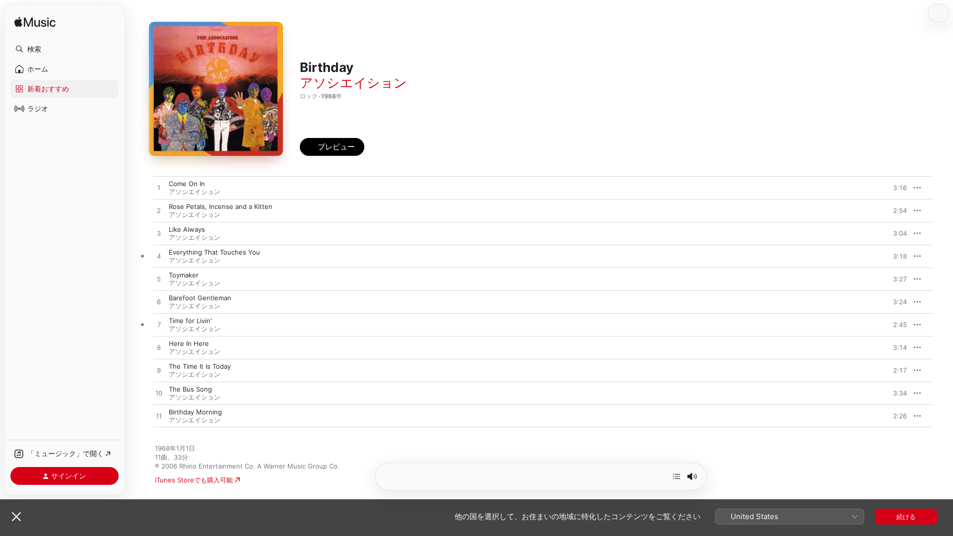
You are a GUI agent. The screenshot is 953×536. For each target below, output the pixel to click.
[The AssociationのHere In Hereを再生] (159, 347)
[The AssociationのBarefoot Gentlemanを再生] (159, 302)
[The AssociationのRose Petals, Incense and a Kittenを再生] (159, 210)
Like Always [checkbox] (187, 229)
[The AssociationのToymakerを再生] (159, 279)
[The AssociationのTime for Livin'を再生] (159, 325)
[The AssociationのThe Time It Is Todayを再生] (159, 370)
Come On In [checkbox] (187, 184)
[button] (64, 49)
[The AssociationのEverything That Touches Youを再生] (159, 256)
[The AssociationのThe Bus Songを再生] (159, 393)
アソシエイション (353, 82)
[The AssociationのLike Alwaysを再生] (159, 233)
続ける (906, 517)
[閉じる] (16, 516)
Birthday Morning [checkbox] (195, 412)
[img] (35, 22)
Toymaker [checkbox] (184, 275)
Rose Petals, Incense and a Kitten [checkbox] (220, 206)
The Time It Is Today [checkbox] (200, 366)
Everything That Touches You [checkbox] (214, 252)
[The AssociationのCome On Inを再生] (159, 188)
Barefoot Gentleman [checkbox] (200, 298)
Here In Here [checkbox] (189, 343)
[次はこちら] (676, 476)
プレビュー (894, 188)
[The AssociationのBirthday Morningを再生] (159, 416)
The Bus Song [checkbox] (190, 389)
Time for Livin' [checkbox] (190, 321)
